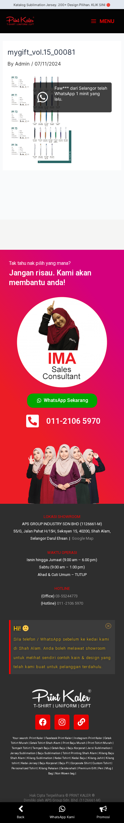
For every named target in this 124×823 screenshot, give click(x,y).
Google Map (82, 538)
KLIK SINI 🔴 (100, 5)
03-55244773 (66, 596)
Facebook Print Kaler (58, 738)
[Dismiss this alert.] (108, 626)
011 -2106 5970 (70, 603)
